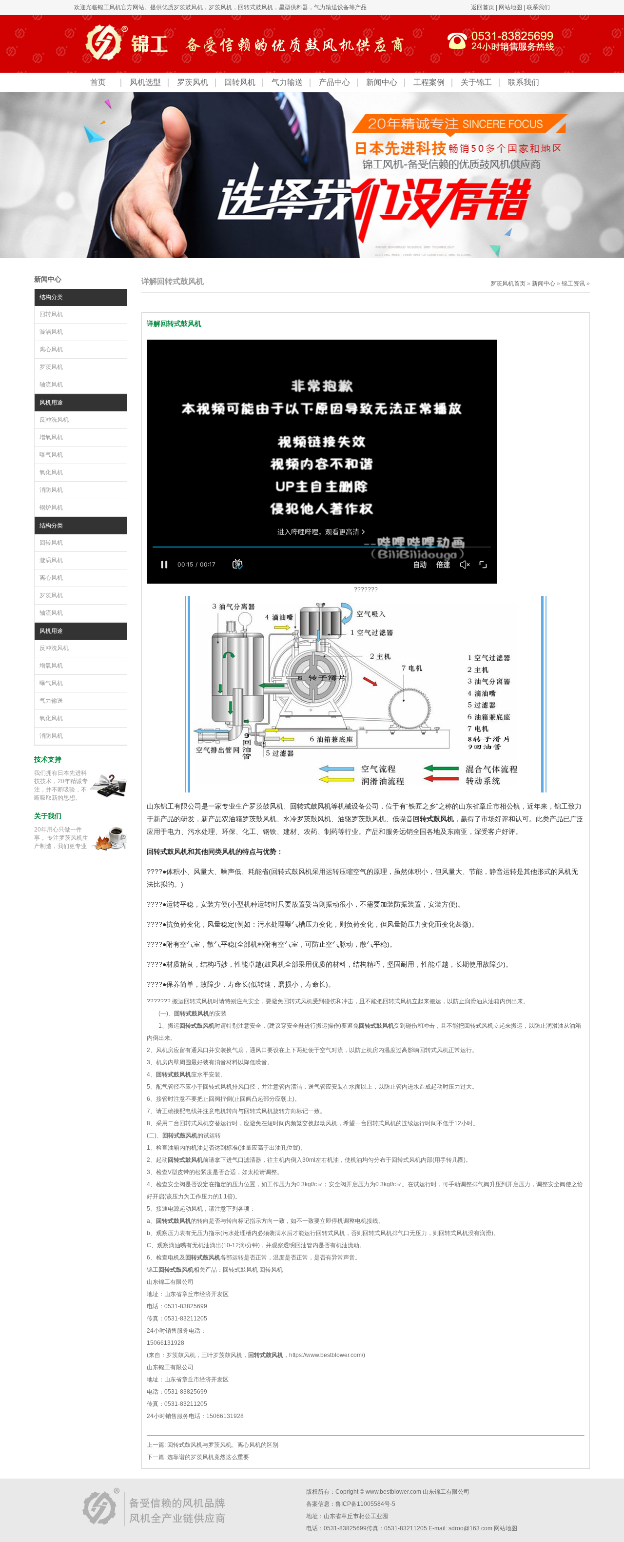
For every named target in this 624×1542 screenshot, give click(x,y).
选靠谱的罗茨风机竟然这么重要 (208, 1457)
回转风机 (239, 82)
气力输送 (287, 82)
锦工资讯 (573, 283)
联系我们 (538, 7)
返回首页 (482, 7)
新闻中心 (381, 82)
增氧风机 (51, 437)
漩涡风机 (51, 331)
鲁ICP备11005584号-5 (365, 1504)
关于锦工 (476, 82)
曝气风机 (51, 454)
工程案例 (429, 82)
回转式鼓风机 (240, 1269)
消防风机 (51, 490)
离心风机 (51, 349)
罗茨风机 (220, 7)
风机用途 (51, 402)
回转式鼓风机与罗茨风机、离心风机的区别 (222, 1444)
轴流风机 (51, 384)
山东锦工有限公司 (446, 1491)
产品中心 (334, 82)
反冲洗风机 (54, 419)
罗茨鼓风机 (188, 7)
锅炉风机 (51, 507)
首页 (98, 82)
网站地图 (510, 7)
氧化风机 (51, 472)
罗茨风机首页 (508, 283)
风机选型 (145, 82)
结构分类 (51, 297)
